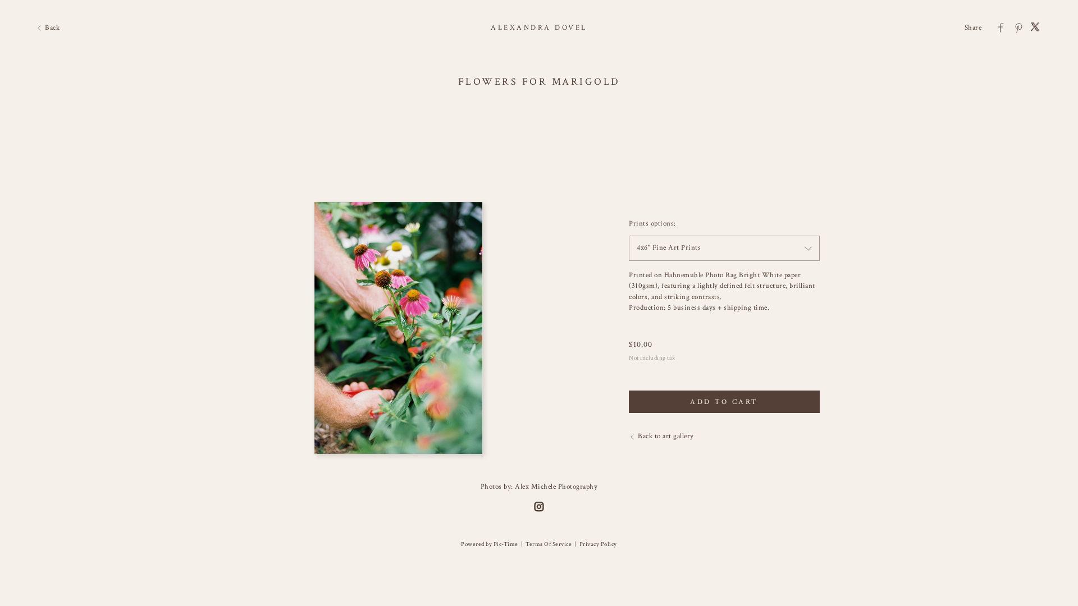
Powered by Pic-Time (489, 544)
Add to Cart (724, 402)
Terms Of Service (549, 544)
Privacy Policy (598, 544)
